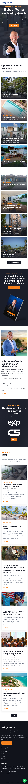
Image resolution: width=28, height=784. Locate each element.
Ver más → (4, 393)
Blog (14, 715)
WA (24, 780)
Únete (14, 439)
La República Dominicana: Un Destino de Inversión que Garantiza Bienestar (12, 486)
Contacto (3, 758)
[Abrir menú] (25, 3)
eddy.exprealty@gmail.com (8, 771)
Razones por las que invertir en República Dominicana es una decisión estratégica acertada (13, 653)
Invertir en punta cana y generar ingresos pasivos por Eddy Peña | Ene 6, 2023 (14, 693)
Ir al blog (14, 25)
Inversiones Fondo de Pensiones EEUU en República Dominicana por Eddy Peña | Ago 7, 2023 (13, 612)
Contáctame (6, 743)
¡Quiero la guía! (13, 287)
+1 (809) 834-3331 (5, 774)
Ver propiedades (14, 262)
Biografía (3, 756)
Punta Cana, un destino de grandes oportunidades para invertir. (12, 526)
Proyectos (4, 751)
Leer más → (6, 501)
